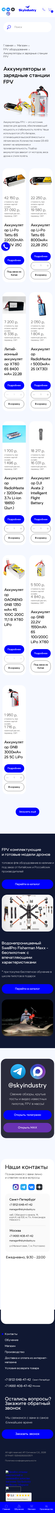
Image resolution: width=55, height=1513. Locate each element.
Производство (14, 1352)
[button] (43, 9)
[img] (27, 913)
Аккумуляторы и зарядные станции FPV (25, 55)
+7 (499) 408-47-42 (18, 1386)
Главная (8, 45)
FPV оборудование (15, 49)
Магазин (22, 45)
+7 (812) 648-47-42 (18, 1379)
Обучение (11, 1340)
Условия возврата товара (22, 1368)
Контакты (11, 1334)
